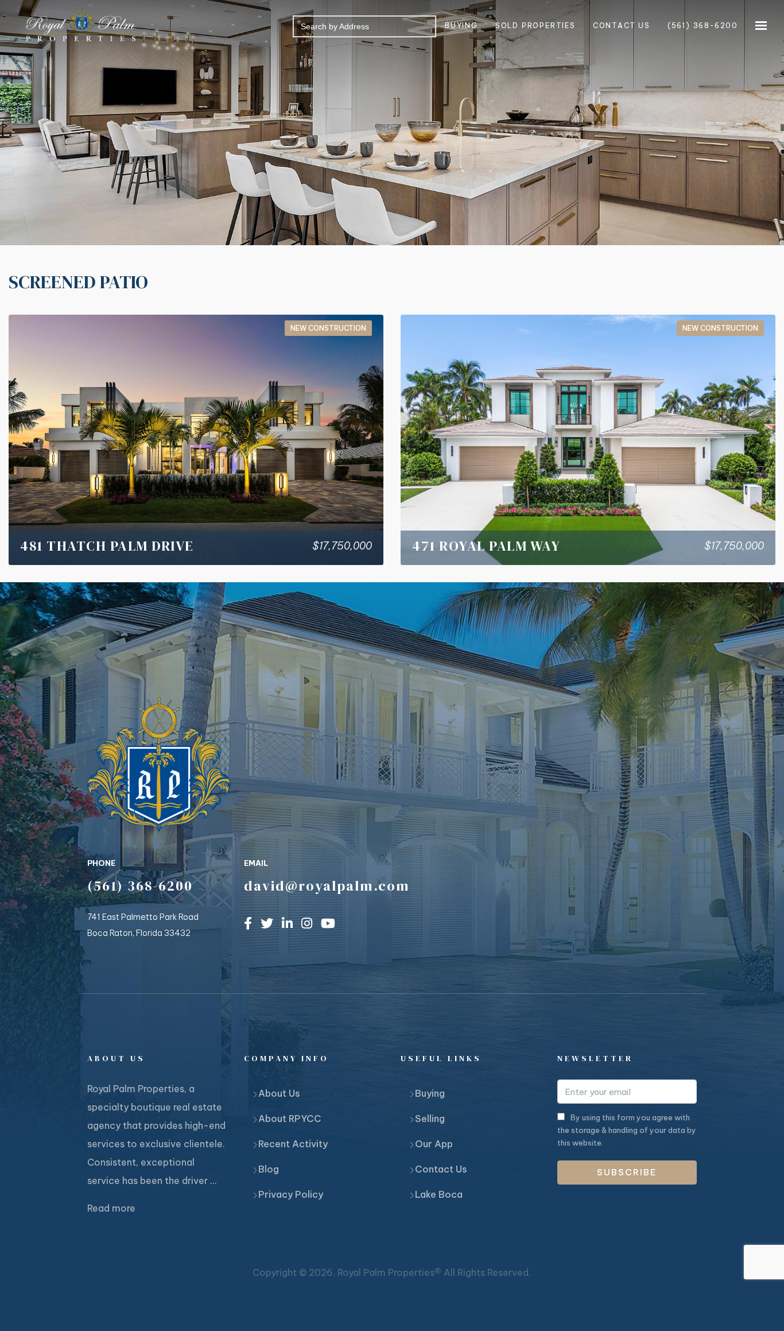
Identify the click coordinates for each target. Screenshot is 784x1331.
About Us (279, 1093)
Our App (434, 1144)
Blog (268, 1169)
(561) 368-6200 (702, 25)
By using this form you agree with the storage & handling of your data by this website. (626, 1130)
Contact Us (441, 1169)
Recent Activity (293, 1144)
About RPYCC (289, 1118)
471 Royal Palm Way (486, 545)
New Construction (328, 328)
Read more (111, 1208)
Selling (430, 1118)
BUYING (461, 25)
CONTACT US (621, 25)
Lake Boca (439, 1194)
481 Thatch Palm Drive (107, 545)
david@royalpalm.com (327, 885)
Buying (430, 1093)
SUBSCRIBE (627, 1172)
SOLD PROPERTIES (535, 25)
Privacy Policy (290, 1194)
